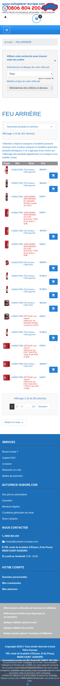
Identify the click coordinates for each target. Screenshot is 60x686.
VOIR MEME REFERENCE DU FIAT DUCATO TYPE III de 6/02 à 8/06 (31, 218)
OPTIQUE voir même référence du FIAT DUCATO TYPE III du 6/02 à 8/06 (31, 382)
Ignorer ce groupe (45, 78)
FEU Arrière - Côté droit (30, 263)
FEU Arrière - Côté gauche (30, 171)
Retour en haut (14, 422)
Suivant (43, 406)
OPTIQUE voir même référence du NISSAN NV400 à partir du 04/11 (31, 320)
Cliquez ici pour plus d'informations (17, 678)
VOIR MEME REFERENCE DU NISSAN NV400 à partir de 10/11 (30, 201)
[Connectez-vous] (5, 17)
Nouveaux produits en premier (30, 126)
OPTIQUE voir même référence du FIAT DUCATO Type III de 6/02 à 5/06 (31, 351)
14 (33, 406)
